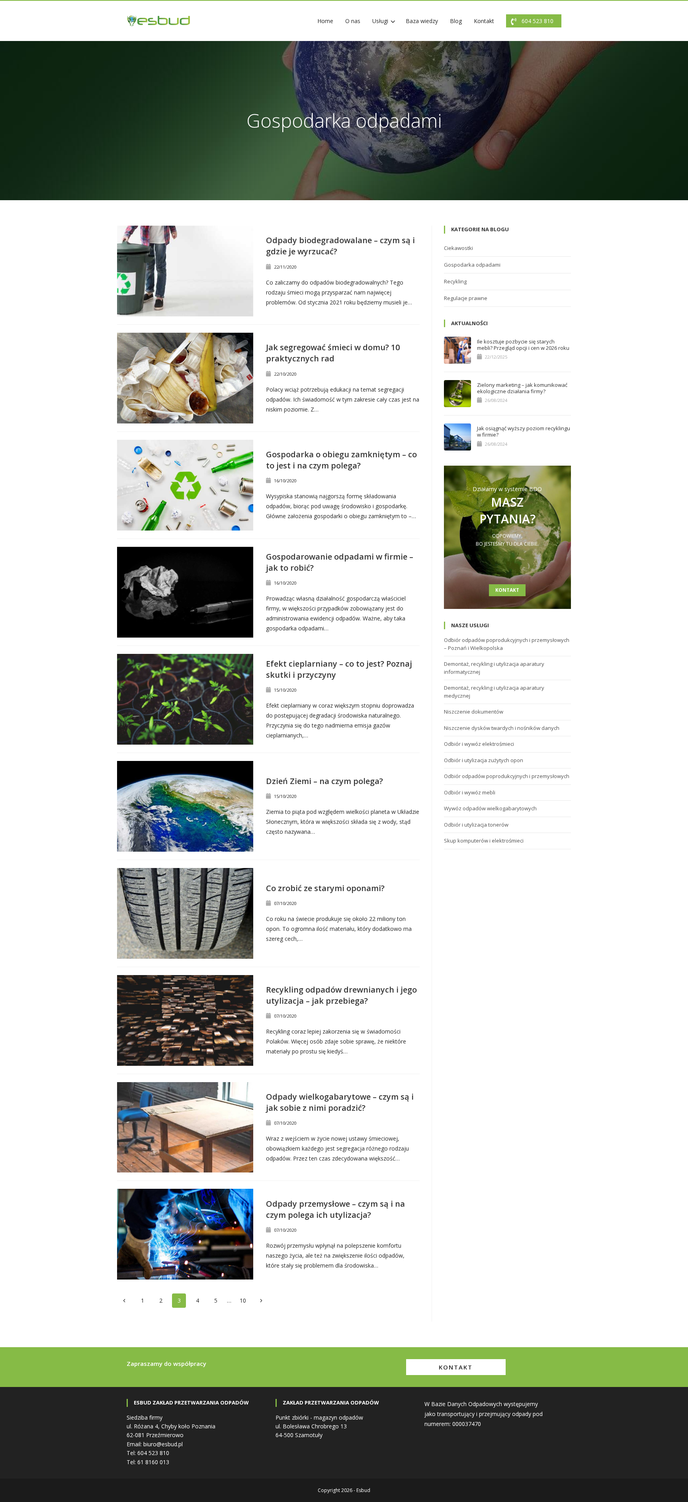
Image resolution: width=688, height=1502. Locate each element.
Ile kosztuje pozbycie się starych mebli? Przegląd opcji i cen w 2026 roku (523, 345)
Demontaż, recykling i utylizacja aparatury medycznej (494, 691)
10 (243, 1300)
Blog (456, 21)
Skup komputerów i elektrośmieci (484, 840)
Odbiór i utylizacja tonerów (476, 824)
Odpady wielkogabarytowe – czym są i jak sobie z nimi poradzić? (340, 1102)
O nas (352, 21)
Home (325, 21)
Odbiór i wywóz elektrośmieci (479, 743)
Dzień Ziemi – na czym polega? (324, 781)
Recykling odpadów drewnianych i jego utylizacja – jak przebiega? (341, 995)
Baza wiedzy (422, 21)
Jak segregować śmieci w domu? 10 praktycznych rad (333, 353)
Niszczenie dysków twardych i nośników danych (501, 727)
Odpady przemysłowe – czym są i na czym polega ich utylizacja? (335, 1209)
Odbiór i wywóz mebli (469, 792)
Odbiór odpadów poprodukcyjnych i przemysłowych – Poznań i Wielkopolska (506, 644)
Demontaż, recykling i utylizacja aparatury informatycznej (494, 667)
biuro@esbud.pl (163, 1444)
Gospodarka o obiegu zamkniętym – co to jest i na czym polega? (341, 460)
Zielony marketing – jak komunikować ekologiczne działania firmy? (522, 388)
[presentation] (185, 271)
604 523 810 (537, 21)
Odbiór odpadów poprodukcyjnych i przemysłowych (506, 776)
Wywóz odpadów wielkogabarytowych (490, 808)
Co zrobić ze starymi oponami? (325, 888)
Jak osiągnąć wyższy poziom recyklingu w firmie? (523, 431)
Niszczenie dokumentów (473, 711)
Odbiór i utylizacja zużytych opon (483, 760)
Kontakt (484, 21)
